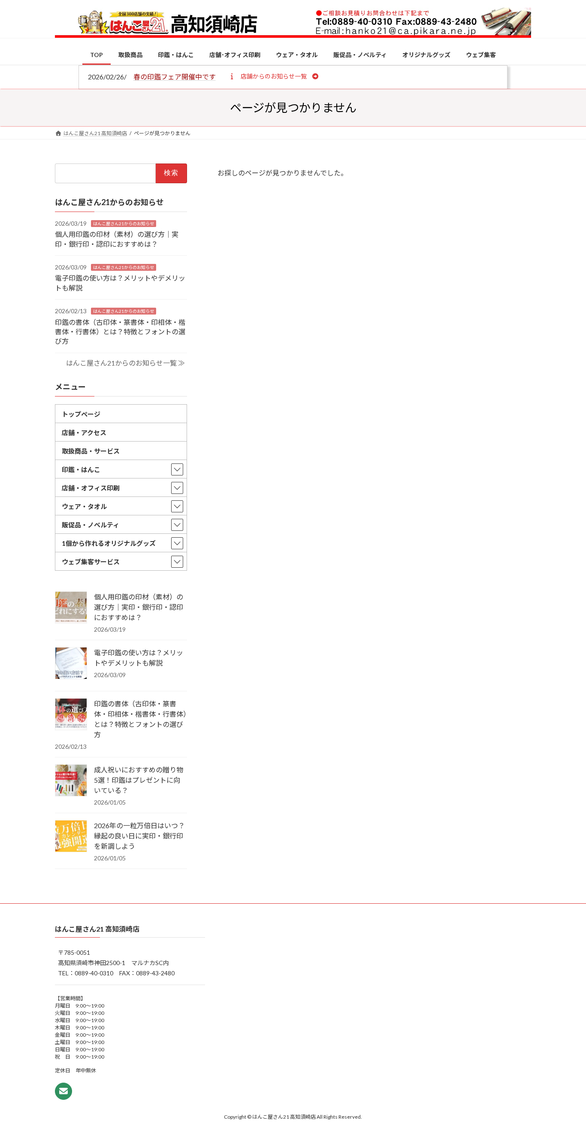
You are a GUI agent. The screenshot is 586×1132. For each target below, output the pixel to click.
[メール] (63, 1091)
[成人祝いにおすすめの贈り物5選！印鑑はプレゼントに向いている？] (71, 781)
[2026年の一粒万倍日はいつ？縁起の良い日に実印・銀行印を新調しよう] (71, 837)
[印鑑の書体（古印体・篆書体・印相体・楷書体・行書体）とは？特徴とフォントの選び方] (71, 715)
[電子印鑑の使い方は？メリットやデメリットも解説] (71, 664)
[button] (273, 76)
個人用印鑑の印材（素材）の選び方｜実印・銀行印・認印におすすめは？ (138, 607)
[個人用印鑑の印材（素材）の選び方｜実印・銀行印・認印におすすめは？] (71, 608)
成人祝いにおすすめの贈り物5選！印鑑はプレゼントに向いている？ (138, 780)
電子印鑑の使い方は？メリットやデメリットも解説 (138, 657)
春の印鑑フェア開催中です (174, 77)
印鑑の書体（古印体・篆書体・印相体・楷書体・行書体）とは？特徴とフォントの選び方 (120, 331)
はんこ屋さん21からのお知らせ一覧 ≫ (125, 363)
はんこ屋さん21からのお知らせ (123, 223)
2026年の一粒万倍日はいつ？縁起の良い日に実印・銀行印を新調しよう (139, 835)
